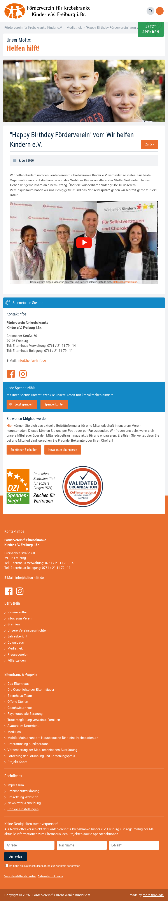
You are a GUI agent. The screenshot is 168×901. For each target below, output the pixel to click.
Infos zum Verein (19, 618)
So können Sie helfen (23, 450)
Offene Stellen (17, 702)
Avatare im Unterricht (22, 726)
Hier (10, 426)
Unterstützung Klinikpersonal (28, 744)
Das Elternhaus (18, 684)
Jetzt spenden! (24, 404)
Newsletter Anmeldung (24, 803)
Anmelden (15, 857)
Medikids (14, 732)
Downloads (15, 642)
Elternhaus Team (19, 696)
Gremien (13, 624)
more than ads (153, 895)
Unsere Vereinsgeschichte (26, 630)
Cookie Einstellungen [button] (22, 809)
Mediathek (74, 28)
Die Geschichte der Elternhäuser (30, 690)
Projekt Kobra (17, 762)
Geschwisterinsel (20, 708)
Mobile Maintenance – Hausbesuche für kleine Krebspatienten (52, 738)
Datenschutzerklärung (125, 282)
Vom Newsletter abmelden (20, 876)
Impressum (15, 785)
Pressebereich (17, 655)
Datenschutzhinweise (50, 876)
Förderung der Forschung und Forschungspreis (41, 756)
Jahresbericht (17, 636)
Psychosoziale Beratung (24, 714)
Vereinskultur (17, 612)
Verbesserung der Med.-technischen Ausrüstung (42, 750)
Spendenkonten (54, 404)
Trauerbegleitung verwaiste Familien (33, 720)
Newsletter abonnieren (62, 450)
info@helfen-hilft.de (32, 361)
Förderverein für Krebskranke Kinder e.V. (33, 28)
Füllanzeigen (16, 660)
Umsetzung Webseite (22, 797)
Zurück (149, 144)
